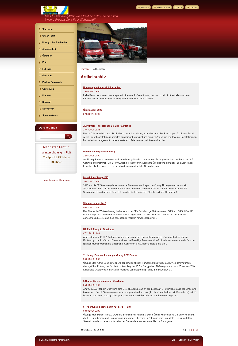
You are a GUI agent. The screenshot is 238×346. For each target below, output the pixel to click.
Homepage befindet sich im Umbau (102, 87)
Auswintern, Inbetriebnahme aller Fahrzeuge (107, 126)
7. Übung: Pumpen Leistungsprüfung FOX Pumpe (110, 255)
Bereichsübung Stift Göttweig (99, 151)
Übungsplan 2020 (92, 110)
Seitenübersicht (163, 7)
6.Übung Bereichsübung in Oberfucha (103, 281)
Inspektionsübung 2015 (95, 177)
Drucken (193, 7)
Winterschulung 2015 (94, 203)
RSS (180, 7)
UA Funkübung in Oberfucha (98, 229)
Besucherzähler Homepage (56, 180)
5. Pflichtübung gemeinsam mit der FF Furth (107, 307)
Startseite (85, 69)
